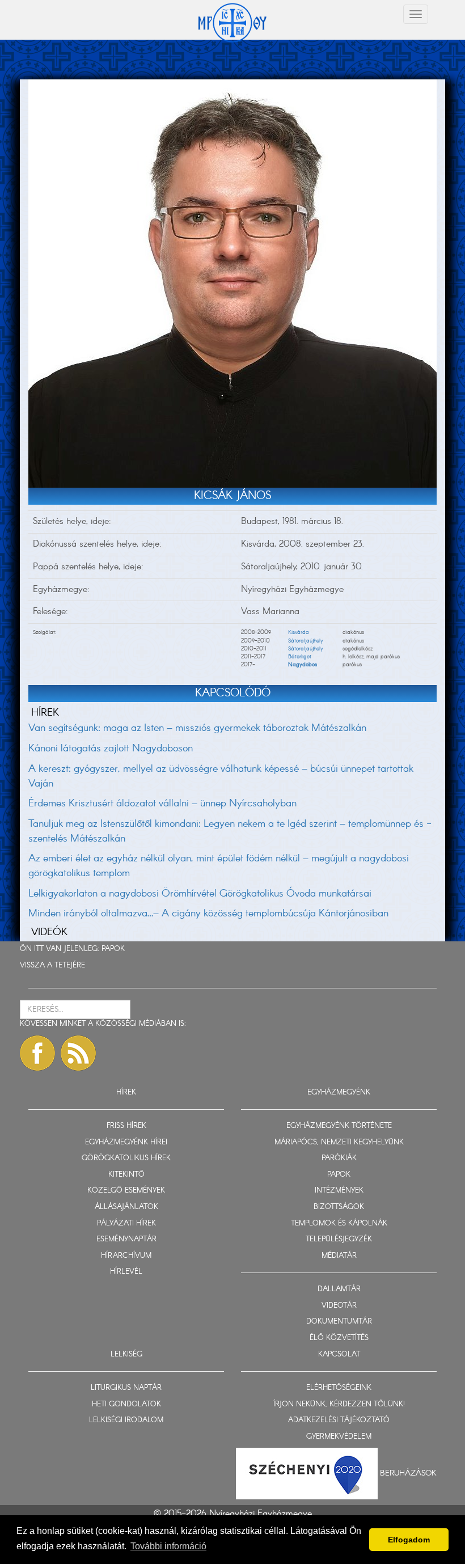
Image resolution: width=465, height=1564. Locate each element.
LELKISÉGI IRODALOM (126, 1420)
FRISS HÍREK (126, 1126)
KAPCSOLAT (339, 1354)
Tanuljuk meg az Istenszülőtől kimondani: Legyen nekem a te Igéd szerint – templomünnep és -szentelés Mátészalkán (230, 831)
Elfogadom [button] (409, 1539)
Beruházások (408, 1473)
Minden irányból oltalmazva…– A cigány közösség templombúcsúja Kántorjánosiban (208, 913)
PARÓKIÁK (339, 1158)
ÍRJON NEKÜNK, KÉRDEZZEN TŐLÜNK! (339, 1404)
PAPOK (113, 949)
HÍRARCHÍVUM (126, 1255)
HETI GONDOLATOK (126, 1404)
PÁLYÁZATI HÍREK (126, 1223)
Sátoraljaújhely (305, 641)
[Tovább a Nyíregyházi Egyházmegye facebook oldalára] (37, 1053)
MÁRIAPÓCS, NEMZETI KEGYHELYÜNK (339, 1142)
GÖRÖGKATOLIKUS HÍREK (126, 1158)
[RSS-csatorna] (78, 1053)
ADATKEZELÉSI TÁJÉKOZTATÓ (339, 1420)
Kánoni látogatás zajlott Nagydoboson (110, 748)
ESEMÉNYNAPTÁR (126, 1239)
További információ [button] (168, 1546)
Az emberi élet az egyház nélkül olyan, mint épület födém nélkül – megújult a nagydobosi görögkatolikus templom (218, 866)
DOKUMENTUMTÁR (339, 1321)
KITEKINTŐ (126, 1174)
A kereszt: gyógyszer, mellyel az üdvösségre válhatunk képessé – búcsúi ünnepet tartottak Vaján (220, 776)
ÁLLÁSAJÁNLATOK (126, 1207)
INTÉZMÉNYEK (339, 1190)
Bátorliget (299, 657)
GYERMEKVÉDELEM (338, 1436)
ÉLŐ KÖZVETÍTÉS (339, 1338)
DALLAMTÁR (339, 1289)
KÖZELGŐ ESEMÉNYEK (126, 1190)
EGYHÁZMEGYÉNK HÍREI (126, 1142)
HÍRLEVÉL (126, 1271)
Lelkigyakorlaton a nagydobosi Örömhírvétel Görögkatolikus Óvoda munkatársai (199, 893)
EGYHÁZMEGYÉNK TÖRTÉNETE (339, 1126)
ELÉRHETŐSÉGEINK (338, 1388)
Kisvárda (298, 632)
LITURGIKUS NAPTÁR (126, 1388)
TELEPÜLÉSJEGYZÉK (339, 1239)
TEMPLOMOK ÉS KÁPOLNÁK (339, 1223)
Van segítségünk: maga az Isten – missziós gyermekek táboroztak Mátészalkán (197, 728)
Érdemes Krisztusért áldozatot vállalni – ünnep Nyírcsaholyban (162, 803)
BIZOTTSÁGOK (339, 1207)
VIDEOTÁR (339, 1305)
